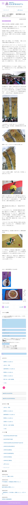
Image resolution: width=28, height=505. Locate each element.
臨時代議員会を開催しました (8, 487)
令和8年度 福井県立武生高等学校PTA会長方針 (13, 442)
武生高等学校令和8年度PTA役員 (10, 435)
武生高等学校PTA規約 (8, 439)
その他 (4, 382)
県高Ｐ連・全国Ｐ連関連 (8, 379)
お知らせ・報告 (6, 365)
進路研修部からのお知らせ (9, 368)
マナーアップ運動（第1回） (8, 476)
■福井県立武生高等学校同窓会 (9, 398)
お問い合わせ (6, 464)
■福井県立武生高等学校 (7, 393)
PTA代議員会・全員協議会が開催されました (11, 481)
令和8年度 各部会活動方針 (9, 446)
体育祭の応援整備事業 (7, 499)
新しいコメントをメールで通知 (10, 345)
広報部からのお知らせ (8, 375)
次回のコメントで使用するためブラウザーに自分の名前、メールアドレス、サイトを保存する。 (14, 339)
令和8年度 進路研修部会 (8, 453)
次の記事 (21, 307)
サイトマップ (6, 467)
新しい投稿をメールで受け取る (10, 346)
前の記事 (7, 307)
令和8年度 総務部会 (7, 449)
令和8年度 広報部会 (7, 460)
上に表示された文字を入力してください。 (11, 342)
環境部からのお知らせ (8, 372)
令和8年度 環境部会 (7, 456)
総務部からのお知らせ (8, 361)
